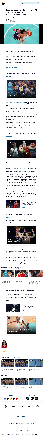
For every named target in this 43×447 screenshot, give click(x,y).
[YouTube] (17, 399)
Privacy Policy (8, 434)
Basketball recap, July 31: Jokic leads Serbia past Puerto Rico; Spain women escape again (16, 13)
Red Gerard (19, 425)
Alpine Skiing (14, 430)
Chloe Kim (22, 423)
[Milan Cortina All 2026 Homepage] (3, 3)
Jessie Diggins (27, 423)
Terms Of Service (28, 434)
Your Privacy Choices (17, 434)
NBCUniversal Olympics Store (36, 434)
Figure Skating (20, 430)
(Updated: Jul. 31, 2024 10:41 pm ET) (10, 21)
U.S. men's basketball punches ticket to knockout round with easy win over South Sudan (28, 308)
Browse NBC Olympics (21, 416)
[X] (8, 399)
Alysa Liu (36, 423)
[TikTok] (14, 399)
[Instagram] (11, 399)
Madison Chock (17, 423)
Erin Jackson (23, 425)
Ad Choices (3, 434)
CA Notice (22, 434)
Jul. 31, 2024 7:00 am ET (9, 20)
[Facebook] (5, 399)
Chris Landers (8, 19)
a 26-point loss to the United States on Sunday (16, 102)
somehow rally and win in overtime (18, 168)
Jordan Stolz (32, 423)
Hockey (24, 430)
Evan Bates (12, 423)
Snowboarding (28, 430)
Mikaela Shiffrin (8, 423)
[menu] (7, 3)
